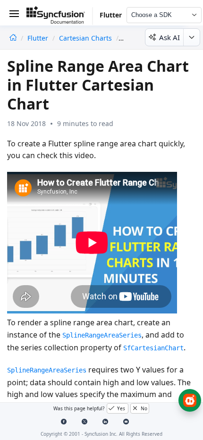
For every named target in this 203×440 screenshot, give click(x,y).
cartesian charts (85, 38)
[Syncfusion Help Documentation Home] (59, 16)
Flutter (38, 38)
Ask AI (169, 37)
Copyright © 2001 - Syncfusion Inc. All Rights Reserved (101, 434)
